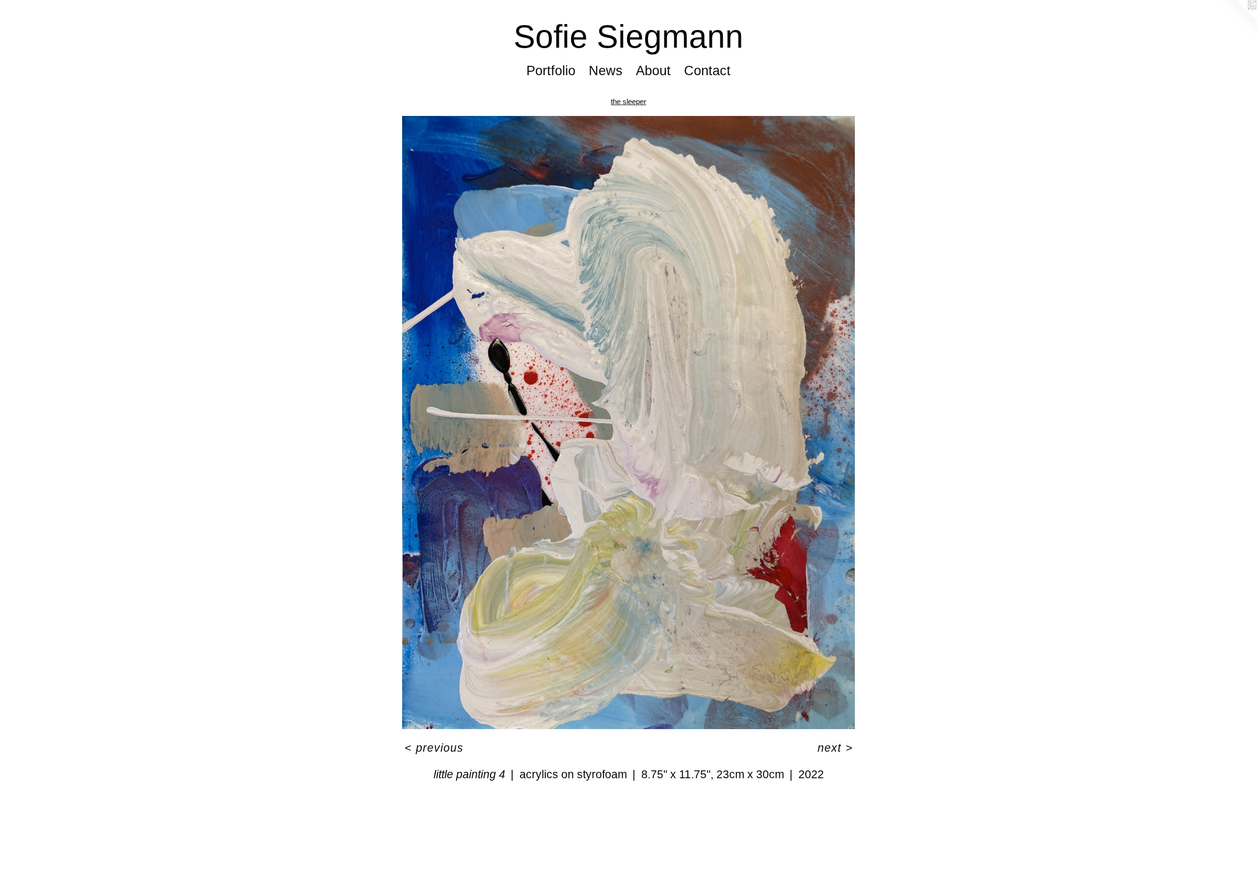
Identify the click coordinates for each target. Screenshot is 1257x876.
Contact (707, 70)
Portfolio (550, 70)
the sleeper (628, 101)
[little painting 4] (628, 422)
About (653, 70)
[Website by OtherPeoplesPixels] (1237, 19)
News (606, 70)
